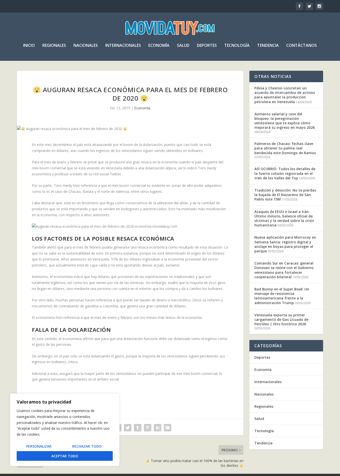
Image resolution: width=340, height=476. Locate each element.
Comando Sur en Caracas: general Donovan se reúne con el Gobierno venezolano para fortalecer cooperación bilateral (284, 270)
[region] (64, 430)
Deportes (207, 45)
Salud (183, 45)
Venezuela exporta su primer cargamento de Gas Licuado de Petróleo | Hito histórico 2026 (281, 319)
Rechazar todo (87, 446)
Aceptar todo (64, 456)
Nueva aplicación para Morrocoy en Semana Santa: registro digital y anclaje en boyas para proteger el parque (285, 244)
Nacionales (85, 45)
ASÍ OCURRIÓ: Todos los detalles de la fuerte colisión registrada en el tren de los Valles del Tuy (284, 173)
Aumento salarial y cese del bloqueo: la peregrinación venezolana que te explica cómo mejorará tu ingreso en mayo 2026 (284, 121)
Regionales (54, 45)
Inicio (29, 45)
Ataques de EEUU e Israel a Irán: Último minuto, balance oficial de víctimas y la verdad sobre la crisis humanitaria (284, 218)
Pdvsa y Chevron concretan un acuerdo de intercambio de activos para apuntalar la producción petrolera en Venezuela (284, 95)
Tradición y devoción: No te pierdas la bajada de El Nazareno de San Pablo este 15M (285, 195)
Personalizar (39, 446)
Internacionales (123, 45)
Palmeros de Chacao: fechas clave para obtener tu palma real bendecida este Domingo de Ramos (285, 148)
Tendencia (268, 45)
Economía (159, 45)
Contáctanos (301, 45)
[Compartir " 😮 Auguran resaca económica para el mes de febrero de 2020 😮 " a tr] (128, 428)
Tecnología (237, 45)
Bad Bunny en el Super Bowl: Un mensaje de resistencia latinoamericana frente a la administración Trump (281, 296)
